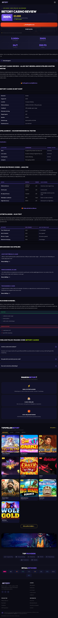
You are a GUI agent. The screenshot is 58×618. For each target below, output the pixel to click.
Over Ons (32, 600)
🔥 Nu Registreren (29, 24)
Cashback (3, 605)
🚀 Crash (17, 432)
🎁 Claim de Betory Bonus (29, 208)
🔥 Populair (5, 432)
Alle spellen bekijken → (29, 526)
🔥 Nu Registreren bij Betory (29, 83)
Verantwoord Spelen (34, 605)
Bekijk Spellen (29, 29)
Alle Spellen (32, 585)
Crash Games (33, 592)
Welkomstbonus (4, 600)
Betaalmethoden (33, 602)
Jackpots (32, 594)
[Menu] (55, 2)
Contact (31, 607)
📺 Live (11, 432)
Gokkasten (32, 587)
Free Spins (3, 602)
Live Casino (32, 590)
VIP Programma (4, 607)
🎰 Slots (23, 432)
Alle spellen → (53, 427)
